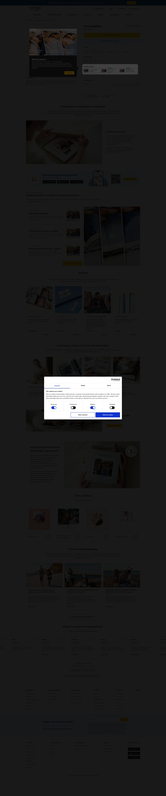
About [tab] (109, 385)
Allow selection (82, 415)
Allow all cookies (108, 415)
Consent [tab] (57, 385)
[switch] (73, 407)
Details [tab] (83, 385)
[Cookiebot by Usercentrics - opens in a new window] (112, 380)
